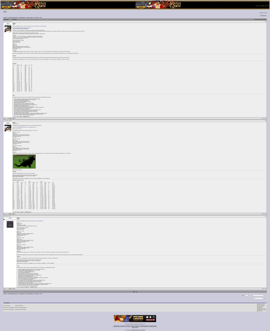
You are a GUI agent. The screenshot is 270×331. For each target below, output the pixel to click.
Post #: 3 (263, 288)
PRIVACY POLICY (135, 327)
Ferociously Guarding (34, 26)
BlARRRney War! (33, 127)
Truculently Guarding (42, 26)
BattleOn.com (137, 325)
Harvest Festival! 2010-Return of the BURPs (20, 28)
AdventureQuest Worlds (144, 325)
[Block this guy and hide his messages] (14, 118)
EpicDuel (132, 325)
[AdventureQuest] (22, 17)
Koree (8, 23)
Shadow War (28, 27)
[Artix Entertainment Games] (13, 17)
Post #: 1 (263, 118)
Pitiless (25, 26)
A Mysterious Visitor (26, 127)
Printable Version (263, 15)
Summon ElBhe (23, 225)
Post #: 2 (263, 213)
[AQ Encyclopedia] (30, 17)
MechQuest (128, 325)
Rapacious (29, 26)
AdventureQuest (116, 325)
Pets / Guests (36, 17)
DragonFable (122, 325)
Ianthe (10, 218)
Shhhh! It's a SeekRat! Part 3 (21, 27)
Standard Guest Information (19, 130)
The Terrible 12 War (19, 127)
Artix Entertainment (153, 325)
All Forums (5, 17)
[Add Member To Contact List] (10, 118)
